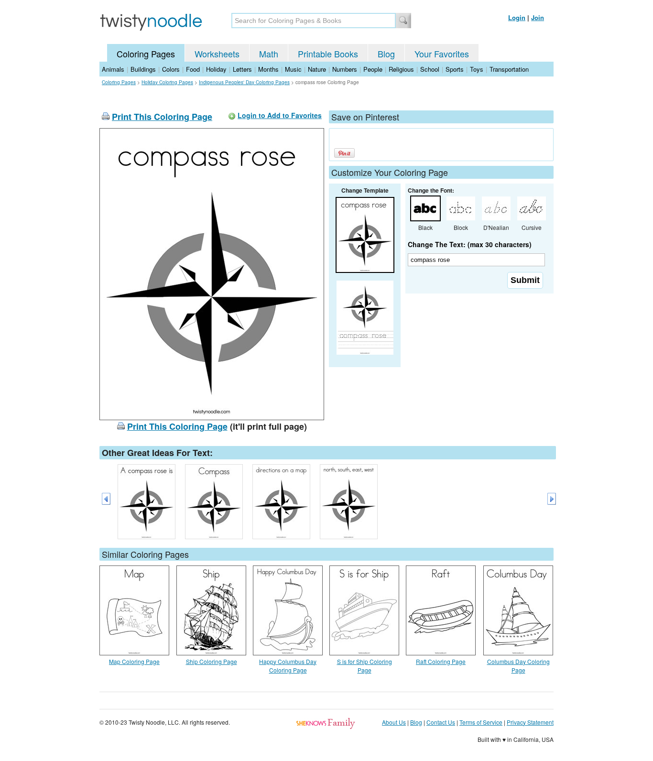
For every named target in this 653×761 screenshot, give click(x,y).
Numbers (344, 69)
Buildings (143, 69)
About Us (394, 722)
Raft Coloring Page (441, 661)
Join (537, 17)
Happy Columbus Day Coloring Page (287, 665)
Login (516, 17)
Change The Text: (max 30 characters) (470, 244)
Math (268, 53)
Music (293, 69)
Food (193, 69)
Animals (113, 69)
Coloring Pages (146, 53)
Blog (386, 53)
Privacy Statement (530, 722)
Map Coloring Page (134, 661)
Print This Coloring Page (162, 116)
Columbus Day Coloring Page (518, 665)
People (372, 69)
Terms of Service (480, 722)
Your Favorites (441, 53)
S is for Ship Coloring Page (364, 665)
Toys (476, 69)
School (429, 69)
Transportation (509, 69)
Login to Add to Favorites (280, 115)
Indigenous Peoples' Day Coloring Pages (244, 82)
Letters (242, 69)
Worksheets (217, 53)
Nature (317, 69)
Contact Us (440, 722)
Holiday (216, 69)
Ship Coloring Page (211, 661)
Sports (455, 69)
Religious (401, 69)
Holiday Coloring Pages (167, 82)
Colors (171, 69)
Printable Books (328, 53)
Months (268, 69)
